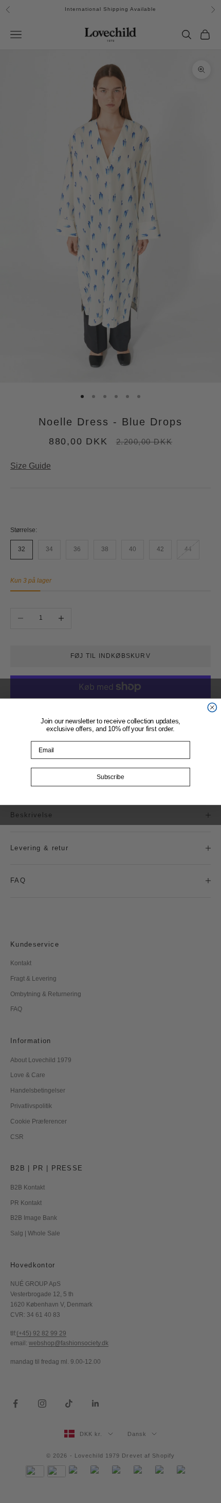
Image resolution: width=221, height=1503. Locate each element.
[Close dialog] (212, 707)
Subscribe (110, 777)
